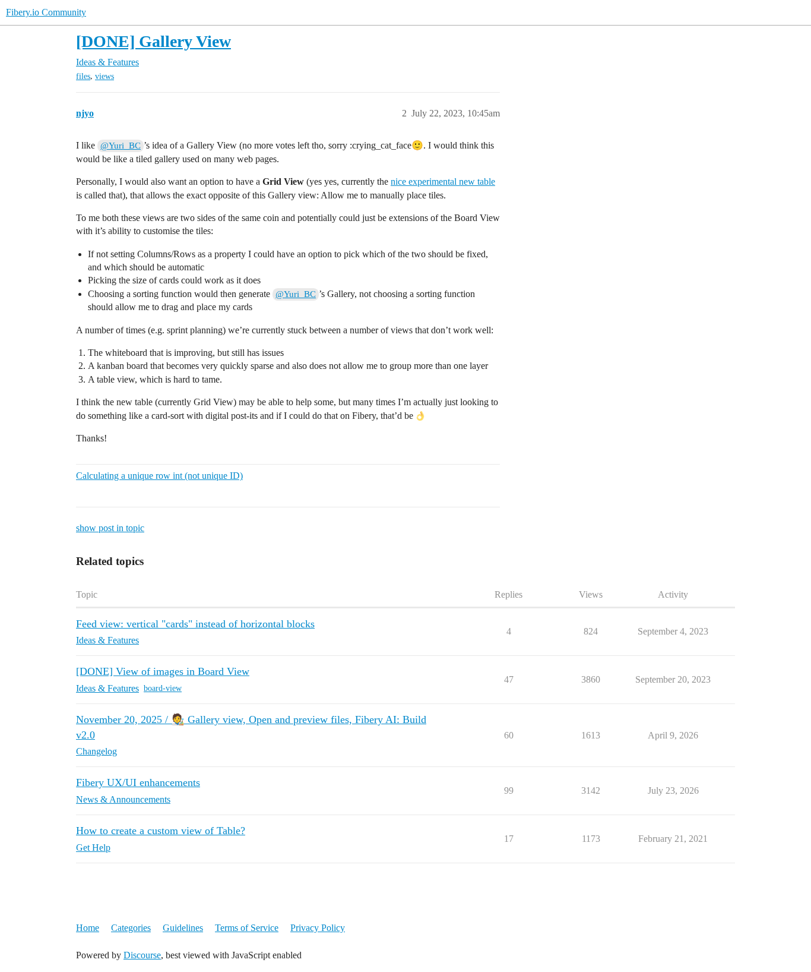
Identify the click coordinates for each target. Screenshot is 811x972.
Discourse (142, 955)
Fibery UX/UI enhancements (138, 782)
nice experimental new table (443, 181)
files (83, 76)
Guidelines (183, 928)
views (104, 76)
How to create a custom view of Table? (160, 831)
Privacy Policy (317, 928)
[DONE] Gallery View (153, 41)
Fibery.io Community (46, 12)
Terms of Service (246, 928)
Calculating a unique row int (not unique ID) (159, 476)
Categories (131, 928)
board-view (163, 688)
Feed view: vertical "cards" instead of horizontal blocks (195, 624)
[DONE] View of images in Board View (162, 671)
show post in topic (110, 528)
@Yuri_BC (120, 145)
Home (87, 928)
